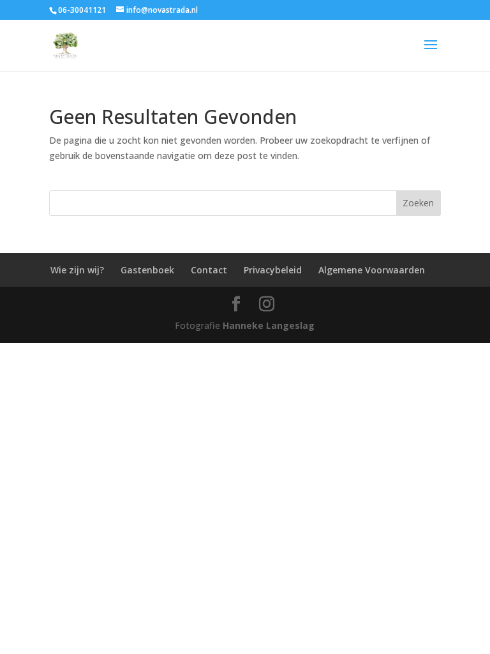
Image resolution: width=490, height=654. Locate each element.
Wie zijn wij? (77, 270)
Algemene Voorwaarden (371, 270)
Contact (209, 270)
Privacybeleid (273, 270)
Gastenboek (147, 270)
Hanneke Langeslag (269, 325)
